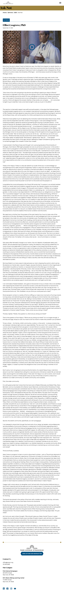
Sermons (10, 12)
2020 (15, 12)
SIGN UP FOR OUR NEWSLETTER (32, 553)
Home (4, 12)
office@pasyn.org (8, 562)
